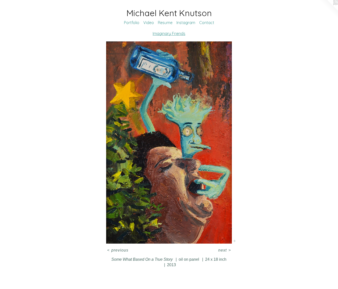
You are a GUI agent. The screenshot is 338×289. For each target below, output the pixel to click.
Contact (206, 22)
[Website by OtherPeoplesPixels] (328, 10)
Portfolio (131, 22)
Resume (165, 22)
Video (148, 22)
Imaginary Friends (169, 33)
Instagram (185, 22)
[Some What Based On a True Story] (169, 142)
